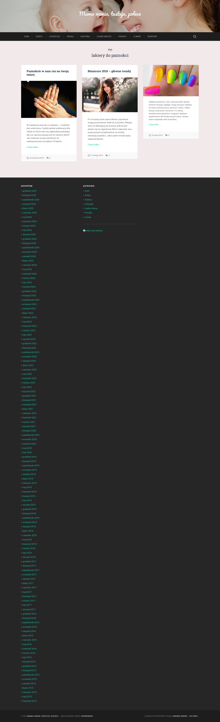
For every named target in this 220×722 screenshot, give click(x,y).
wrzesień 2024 (30, 252)
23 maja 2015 (157, 135)
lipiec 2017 (28, 583)
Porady (123, 36)
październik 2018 (31, 518)
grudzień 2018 (30, 509)
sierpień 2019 (29, 474)
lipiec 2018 (28, 531)
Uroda (70, 36)
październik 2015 (31, 674)
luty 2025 (27, 230)
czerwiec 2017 (30, 587)
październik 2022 (31, 352)
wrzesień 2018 (30, 522)
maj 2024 (27, 269)
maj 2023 (27, 321)
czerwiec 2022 (30, 369)
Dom (26, 36)
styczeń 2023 (29, 339)
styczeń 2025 (29, 234)
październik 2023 (31, 300)
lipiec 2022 (28, 365)
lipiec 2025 (28, 208)
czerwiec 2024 (30, 265)
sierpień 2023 (29, 308)
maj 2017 (27, 592)
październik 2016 (31, 622)
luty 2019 (27, 500)
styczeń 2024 (29, 286)
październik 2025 (31, 199)
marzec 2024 (29, 278)
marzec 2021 (29, 422)
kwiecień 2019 (30, 491)
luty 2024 (27, 282)
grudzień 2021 (30, 395)
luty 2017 (27, 605)
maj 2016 (27, 644)
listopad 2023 (29, 295)
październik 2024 (31, 247)
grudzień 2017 (30, 561)
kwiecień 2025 (30, 221)
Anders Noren (180, 716)
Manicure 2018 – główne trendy (109, 71)
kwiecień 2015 (30, 701)
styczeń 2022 (29, 391)
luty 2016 (27, 657)
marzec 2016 (29, 653)
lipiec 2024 (28, 260)
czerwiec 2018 (30, 535)
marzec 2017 (29, 600)
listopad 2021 (29, 400)
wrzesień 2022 (30, 356)
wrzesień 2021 (30, 404)
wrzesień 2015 (30, 679)
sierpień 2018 (29, 526)
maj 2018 (27, 539)
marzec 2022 (29, 382)
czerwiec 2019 (30, 483)
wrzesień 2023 (30, 304)
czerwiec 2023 (30, 317)
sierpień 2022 (29, 361)
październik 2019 (31, 465)
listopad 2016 (29, 618)
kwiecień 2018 (30, 544)
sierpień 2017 (29, 579)
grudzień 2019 (30, 456)
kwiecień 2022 (30, 378)
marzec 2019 (29, 496)
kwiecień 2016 (30, 648)
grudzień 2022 (30, 343)
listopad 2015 (29, 670)
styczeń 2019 (29, 504)
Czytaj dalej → (33, 147)
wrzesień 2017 (30, 574)
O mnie (137, 36)
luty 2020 (27, 452)
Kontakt (152, 36)
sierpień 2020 (29, 443)
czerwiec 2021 (30, 413)
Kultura (85, 36)
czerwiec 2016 (30, 640)
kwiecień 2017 (30, 596)
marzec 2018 (29, 548)
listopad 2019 (29, 461)
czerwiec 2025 (30, 212)
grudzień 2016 (30, 613)
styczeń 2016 (29, 661)
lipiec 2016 (28, 635)
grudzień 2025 (30, 191)
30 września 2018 (37, 158)
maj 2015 (27, 696)
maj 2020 (27, 448)
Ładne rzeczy (104, 36)
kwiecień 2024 (30, 274)
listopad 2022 (29, 348)
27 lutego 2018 (97, 155)
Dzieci (39, 36)
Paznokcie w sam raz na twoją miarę (48, 72)
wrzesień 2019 (30, 470)
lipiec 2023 (28, 313)
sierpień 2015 (29, 683)
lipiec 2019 (28, 478)
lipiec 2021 (28, 409)
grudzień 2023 (30, 291)
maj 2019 (27, 487)
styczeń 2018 (29, 557)
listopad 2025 (29, 195)
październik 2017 (31, 570)
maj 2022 (27, 374)
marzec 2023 (29, 330)
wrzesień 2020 (30, 439)
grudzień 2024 (30, 239)
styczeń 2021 (29, 426)
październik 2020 (31, 435)
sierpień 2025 (29, 204)
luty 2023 (27, 334)
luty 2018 (27, 552)
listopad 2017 (29, 565)
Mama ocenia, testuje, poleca (110, 13)
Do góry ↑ (194, 716)
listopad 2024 (29, 243)
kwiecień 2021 (30, 417)
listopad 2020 (29, 430)
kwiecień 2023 (30, 326)
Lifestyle (54, 36)
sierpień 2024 (29, 256)
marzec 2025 (29, 225)
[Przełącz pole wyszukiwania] (194, 36)
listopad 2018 (29, 513)
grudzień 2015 (30, 666)
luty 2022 (27, 387)
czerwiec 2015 (30, 692)
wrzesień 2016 (30, 627)
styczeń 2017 (29, 609)
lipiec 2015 (28, 688)
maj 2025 (27, 217)
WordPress (87, 716)
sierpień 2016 (29, 631)
